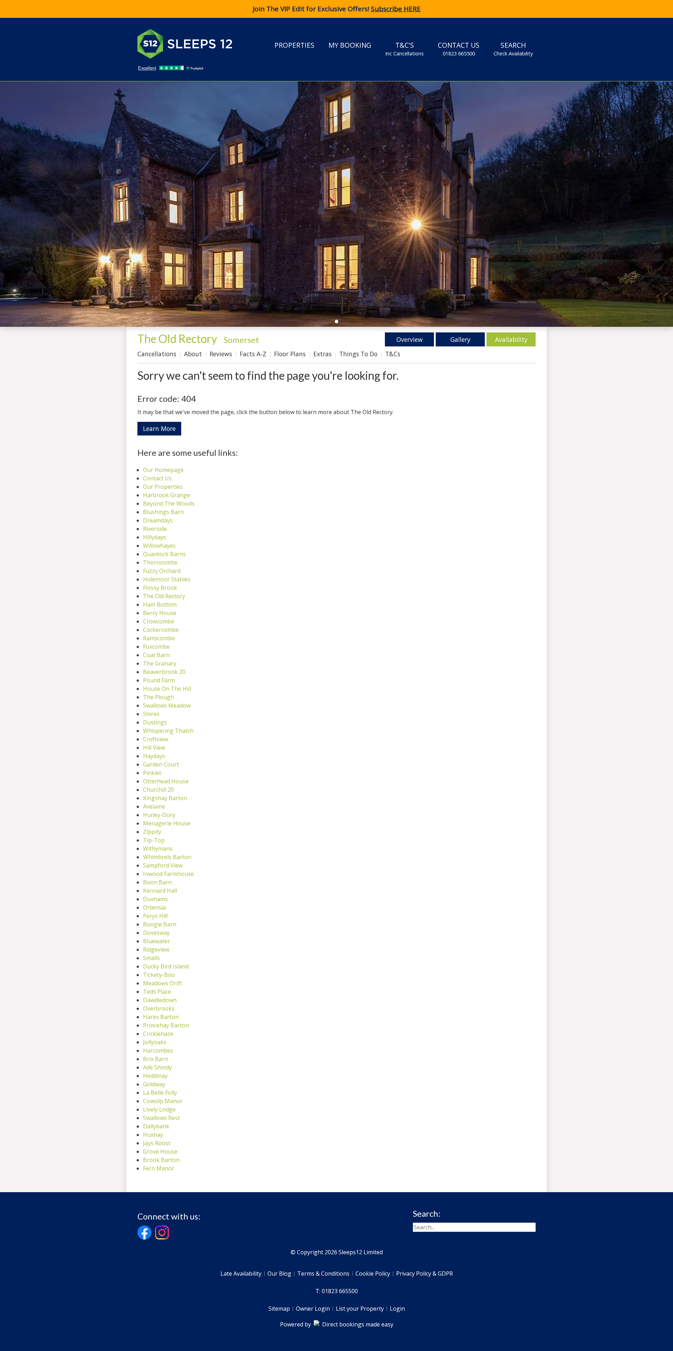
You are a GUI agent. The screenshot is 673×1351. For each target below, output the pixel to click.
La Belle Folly (160, 1092)
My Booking (349, 45)
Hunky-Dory (159, 815)
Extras (322, 354)
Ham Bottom (160, 604)
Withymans (157, 848)
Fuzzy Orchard (162, 571)
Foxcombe (156, 646)
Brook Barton (161, 1160)
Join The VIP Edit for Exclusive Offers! (337, 8)
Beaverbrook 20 (164, 672)
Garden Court (161, 764)
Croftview (155, 739)
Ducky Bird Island (166, 966)
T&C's (404, 48)
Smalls (151, 958)
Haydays (154, 756)
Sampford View (163, 865)
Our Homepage (163, 470)
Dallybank (156, 1126)
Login (397, 1308)
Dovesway (156, 933)
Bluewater (156, 941)
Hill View (154, 747)
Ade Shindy (157, 1067)
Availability (511, 339)
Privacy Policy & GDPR (424, 1273)
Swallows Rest (161, 1118)
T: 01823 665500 (336, 1291)
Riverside (155, 529)
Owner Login (313, 1308)
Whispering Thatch (168, 731)
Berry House (159, 613)
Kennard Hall (160, 890)
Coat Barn (156, 655)
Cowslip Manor (163, 1101)
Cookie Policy (372, 1273)
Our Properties (163, 487)
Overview (409, 339)
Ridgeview (156, 949)
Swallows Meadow (167, 705)
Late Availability (240, 1273)
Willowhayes (159, 545)
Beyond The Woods (169, 503)
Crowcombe (158, 621)
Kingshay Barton (165, 798)
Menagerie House (166, 823)
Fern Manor (158, 1168)
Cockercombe (161, 630)
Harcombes (158, 1050)
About (193, 354)
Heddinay (155, 1076)
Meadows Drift (162, 983)
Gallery (460, 339)
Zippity (152, 832)
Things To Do (358, 354)
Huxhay (153, 1135)
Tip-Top (154, 840)
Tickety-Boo (159, 975)
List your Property (360, 1308)
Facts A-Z (253, 354)
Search (513, 48)
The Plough (158, 697)
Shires (151, 714)
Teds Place (157, 991)
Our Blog (279, 1273)
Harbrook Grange (166, 495)
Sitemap (279, 1308)
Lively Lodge (159, 1109)
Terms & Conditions (323, 1273)
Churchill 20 (158, 789)
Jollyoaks (154, 1042)
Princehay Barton (166, 1025)
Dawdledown (160, 1000)
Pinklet (152, 773)
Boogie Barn (159, 924)
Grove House (160, 1151)
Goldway (154, 1084)
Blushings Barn (163, 512)
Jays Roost (156, 1143)
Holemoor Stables (166, 579)
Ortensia (154, 907)
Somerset (241, 340)
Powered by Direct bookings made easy (336, 1324)
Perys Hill (155, 916)
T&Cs (392, 354)
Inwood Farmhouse (168, 874)
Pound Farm (159, 680)
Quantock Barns (164, 554)
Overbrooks (159, 1008)
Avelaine (154, 806)
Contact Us (459, 48)
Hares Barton (161, 1017)
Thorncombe (160, 562)
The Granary (159, 663)
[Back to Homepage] (190, 43)
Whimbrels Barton (167, 857)
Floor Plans (290, 354)
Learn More (159, 428)
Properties (294, 45)
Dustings (155, 722)
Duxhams (155, 899)
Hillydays (154, 537)
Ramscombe (159, 638)
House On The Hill (167, 689)
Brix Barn (155, 1059)
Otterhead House (166, 781)
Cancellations (156, 354)
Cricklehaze (158, 1034)
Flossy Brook (160, 588)
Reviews (221, 354)
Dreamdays (158, 520)
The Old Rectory (164, 596)
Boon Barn (157, 882)
